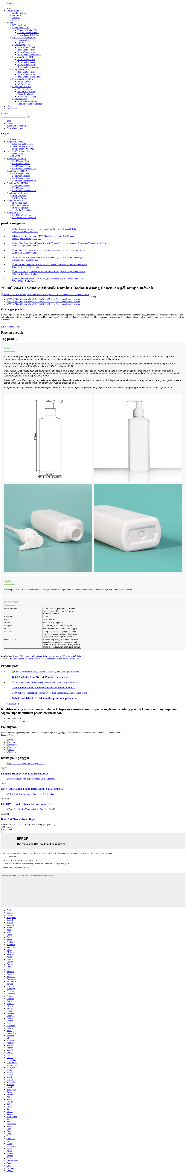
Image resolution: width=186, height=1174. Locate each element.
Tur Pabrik (16, 15)
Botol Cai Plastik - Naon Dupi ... (19, 819)
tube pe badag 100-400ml (28, 35)
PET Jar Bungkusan (26, 91)
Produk (10, 23)
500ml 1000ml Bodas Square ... (25, 281)
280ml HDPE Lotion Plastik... (25, 253)
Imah (9, 8)
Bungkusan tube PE (20, 27)
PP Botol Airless (24, 82)
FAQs (14, 20)
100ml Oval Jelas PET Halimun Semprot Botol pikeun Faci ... (46, 698)
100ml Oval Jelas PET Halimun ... (27, 267)
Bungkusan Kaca (19, 99)
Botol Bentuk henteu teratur (29, 54)
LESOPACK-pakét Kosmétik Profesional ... (25, 804)
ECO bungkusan (19, 25)
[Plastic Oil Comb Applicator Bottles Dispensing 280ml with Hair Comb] (45, 672)
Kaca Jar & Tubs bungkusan (29, 104)
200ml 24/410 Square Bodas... (25, 274)
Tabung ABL (23, 40)
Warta (9, 106)
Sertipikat (16, 18)
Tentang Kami (13, 10)
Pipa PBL (21, 42)
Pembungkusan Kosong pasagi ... (26, 238)
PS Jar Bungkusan (25, 94)
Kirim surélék (7, 829)
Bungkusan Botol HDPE (22, 57)
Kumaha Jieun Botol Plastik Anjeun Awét (24, 773)
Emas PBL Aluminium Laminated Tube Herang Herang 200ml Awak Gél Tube (47, 656)
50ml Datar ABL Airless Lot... (25, 231)
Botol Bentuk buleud (26, 50)
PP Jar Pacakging (24, 89)
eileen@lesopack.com (16, 721)
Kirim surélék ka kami (10, 327)
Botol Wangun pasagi (26, 52)
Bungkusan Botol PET (22, 45)
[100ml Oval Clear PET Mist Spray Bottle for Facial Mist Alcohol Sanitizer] (49, 693)
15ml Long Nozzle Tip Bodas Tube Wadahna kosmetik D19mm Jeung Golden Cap (43, 659)
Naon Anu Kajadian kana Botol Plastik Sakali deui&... (32, 788)
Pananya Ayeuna (8, 735)
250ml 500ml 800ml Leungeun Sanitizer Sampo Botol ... (43, 687)
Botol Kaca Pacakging (27, 101)
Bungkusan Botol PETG (22, 69)
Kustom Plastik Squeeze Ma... (25, 260)
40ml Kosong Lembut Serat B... (25, 246)
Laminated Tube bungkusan (24, 37)
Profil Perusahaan (19, 13)
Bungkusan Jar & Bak (21, 86)
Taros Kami (12, 109)
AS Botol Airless (24, 84)
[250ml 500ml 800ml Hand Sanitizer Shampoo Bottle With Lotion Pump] (46, 682)
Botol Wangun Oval (26, 47)
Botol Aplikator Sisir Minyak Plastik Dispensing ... (40, 677)
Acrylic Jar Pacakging (26, 96)
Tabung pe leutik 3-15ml (28, 30)
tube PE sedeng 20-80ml (28, 32)
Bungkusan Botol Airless (22, 79)
